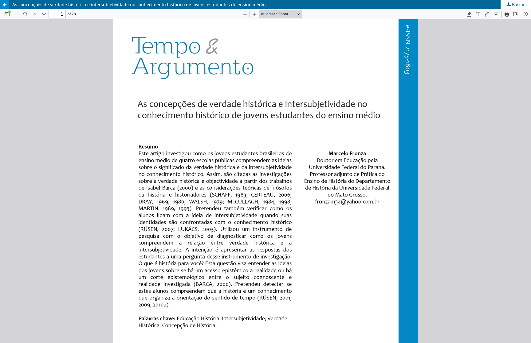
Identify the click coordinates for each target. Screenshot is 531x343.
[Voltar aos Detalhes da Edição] (4, 4)
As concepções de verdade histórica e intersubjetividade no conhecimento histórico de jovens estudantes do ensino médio (139, 4)
